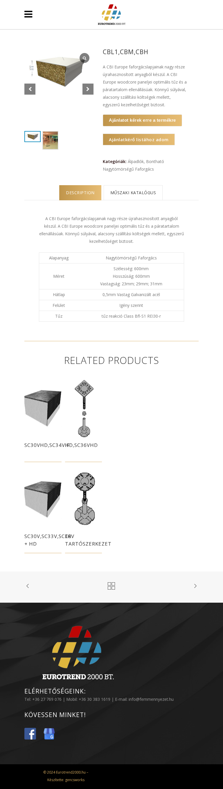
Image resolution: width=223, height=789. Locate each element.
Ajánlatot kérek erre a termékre (142, 120)
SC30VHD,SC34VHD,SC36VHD (61, 445)
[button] (87, 89)
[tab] (80, 192)
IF (67, 445)
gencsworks (74, 779)
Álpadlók (136, 161)
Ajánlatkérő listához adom (139, 139)
